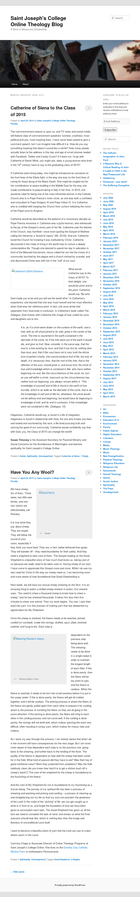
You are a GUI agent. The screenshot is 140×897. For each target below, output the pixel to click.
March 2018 (109, 233)
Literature (108, 438)
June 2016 (108, 299)
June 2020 (108, 201)
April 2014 (108, 392)
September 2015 (111, 331)
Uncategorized (45, 456)
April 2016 (108, 306)
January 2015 (110, 360)
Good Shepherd (61, 859)
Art (104, 409)
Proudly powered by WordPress (70, 885)
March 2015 (109, 353)
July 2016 (108, 295)
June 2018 (108, 223)
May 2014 (108, 389)
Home (14, 84)
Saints (23, 456)
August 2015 (109, 335)
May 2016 (108, 302)
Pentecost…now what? (115, 181)
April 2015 (108, 349)
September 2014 (111, 374)
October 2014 (110, 371)
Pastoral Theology (112, 459)
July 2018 (108, 219)
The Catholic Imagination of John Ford (113, 156)
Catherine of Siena (71, 456)
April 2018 (108, 230)
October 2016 (110, 284)
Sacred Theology (112, 474)
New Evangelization (113, 456)
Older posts (17, 871)
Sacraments (109, 470)
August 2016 (109, 291)
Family (106, 427)
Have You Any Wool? (32, 472)
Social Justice (110, 481)
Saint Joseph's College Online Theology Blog (38, 21)
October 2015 (110, 327)
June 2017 (108, 255)
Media (106, 445)
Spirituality (32, 456)
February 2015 (110, 356)
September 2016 (111, 288)
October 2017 (110, 252)
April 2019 (108, 212)
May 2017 (108, 259)
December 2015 (111, 320)
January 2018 (110, 241)
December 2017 (111, 244)
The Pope (108, 488)
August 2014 (109, 378)
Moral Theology (111, 448)
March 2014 (109, 396)
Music (106, 452)
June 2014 (108, 385)
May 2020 (108, 205)
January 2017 (110, 273)
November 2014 (111, 367)
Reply (84, 456)
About (26, 84)
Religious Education (114, 463)
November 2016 (111, 280)
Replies (75, 859)
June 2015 (108, 342)
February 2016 (110, 313)
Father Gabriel (110, 430)
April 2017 (108, 262)
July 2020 (108, 197)
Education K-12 (111, 419)
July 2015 (108, 338)
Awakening (109, 178)
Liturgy (107, 441)
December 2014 (111, 364)
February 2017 (110, 270)
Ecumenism (109, 416)
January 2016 (110, 317)
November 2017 (111, 248)
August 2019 (109, 208)
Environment (110, 423)
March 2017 (109, 266)
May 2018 (108, 226)
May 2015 (108, 345)
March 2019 (109, 215)
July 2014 (108, 382)
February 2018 (110, 237)
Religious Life (110, 467)
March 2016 (109, 309)
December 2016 (111, 277)
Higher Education (112, 434)
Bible (106, 412)
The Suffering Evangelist (116, 185)
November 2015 (111, 324)
